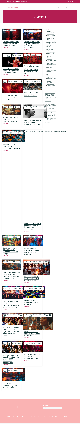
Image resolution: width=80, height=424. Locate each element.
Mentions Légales (37, 416)
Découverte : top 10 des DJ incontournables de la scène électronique (11, 304)
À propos (9, 1)
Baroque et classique (51, 41)
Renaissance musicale (51, 78)
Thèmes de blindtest (36, 30)
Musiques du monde (51, 67)
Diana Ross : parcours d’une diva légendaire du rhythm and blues (11, 71)
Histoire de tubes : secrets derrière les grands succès (10, 385)
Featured (49, 56)
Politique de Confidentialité (48, 416)
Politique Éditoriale (16, 1)
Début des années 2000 (11, 132)
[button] (71, 7)
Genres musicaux (19, 55)
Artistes (47, 7)
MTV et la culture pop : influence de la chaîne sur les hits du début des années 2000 (11, 331)
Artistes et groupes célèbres (9, 30)
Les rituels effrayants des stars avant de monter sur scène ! (11, 44)
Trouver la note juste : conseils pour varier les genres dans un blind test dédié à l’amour (32, 69)
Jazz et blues (15, 107)
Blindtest (62, 7)
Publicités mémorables (51, 72)
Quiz (48, 74)
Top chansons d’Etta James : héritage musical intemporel (10, 119)
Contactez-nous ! (24, 1)
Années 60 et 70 (4, 55)
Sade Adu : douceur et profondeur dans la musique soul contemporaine (32, 226)
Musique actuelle (20, 81)
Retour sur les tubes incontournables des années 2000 (31, 302)
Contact (19, 416)
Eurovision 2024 (50, 53)
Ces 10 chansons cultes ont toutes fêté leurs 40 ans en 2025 (50, 115)
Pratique (49, 71)
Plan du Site (30, 416)
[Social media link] (68, 1)
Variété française (50, 86)
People (52, 7)
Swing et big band (50, 84)
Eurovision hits (50, 54)
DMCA (65, 416)
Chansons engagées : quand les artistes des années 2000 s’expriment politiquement (11, 359)
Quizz (48, 75)
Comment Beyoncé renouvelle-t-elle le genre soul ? (10, 97)
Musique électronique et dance (21, 288)
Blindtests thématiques (27, 30)
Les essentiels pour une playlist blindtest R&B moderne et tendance (32, 251)
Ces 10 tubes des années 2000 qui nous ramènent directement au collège (50, 94)
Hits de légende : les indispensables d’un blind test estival (31, 279)
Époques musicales (14, 55)
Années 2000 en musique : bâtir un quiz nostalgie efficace (11, 146)
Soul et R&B (18, 107)
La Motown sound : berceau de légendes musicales (32, 334)
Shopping (57, 7)
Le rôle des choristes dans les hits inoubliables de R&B (32, 356)
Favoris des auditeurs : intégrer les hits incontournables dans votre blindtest (11, 275)
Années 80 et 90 (28, 131)
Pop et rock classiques (41, 288)
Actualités (42, 7)
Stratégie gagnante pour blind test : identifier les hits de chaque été (10, 251)
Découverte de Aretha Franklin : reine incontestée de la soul (32, 122)
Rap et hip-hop (38, 81)
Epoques (67, 7)
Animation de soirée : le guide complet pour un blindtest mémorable (32, 44)
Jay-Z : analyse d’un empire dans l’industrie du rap (31, 94)
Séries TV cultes (50, 79)
